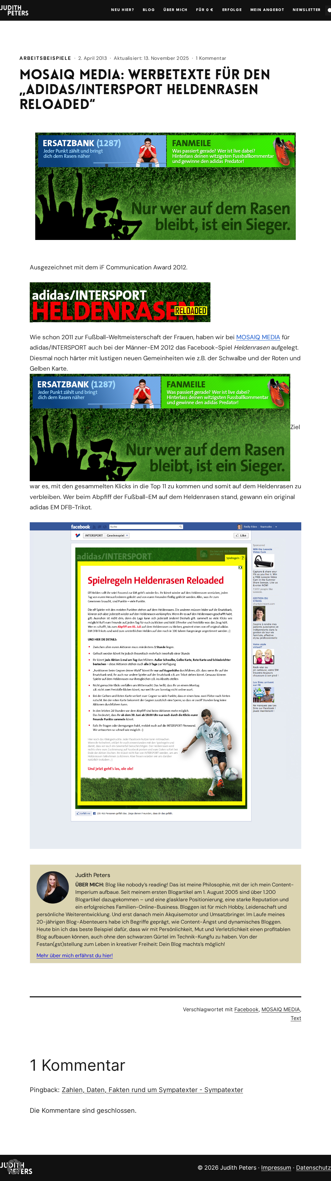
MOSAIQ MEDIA (258, 337)
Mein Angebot (267, 10)
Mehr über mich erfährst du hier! (75, 955)
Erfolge (232, 10)
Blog (149, 10)
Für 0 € (205, 10)
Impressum (276, 1167)
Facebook (246, 1009)
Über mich (176, 10)
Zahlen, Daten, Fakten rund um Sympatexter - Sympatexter (152, 1090)
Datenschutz (313, 1167)
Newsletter (307, 10)
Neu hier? (122, 10)
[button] (14, 1167)
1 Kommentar (211, 58)
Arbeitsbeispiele (45, 58)
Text (296, 1018)
